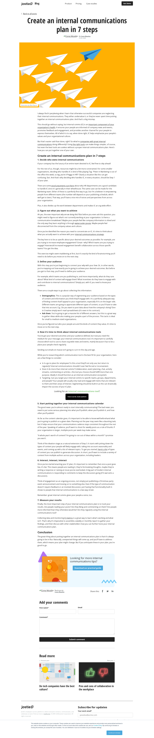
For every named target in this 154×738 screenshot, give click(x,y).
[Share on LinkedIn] (112, 591)
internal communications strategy (89, 234)
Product (68, 3)
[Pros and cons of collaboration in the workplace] (97, 683)
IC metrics (68, 518)
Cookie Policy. (98, 725)
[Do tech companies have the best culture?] (57, 683)
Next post (111, 660)
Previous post (44, 660)
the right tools (79, 144)
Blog (37, 3)
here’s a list (102, 449)
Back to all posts (30, 13)
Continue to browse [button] (114, 733)
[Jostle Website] (26, 3)
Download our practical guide (88, 568)
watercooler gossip (83, 223)
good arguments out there (62, 185)
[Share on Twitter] (107, 591)
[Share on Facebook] (102, 591)
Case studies (91, 3)
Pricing (79, 3)
